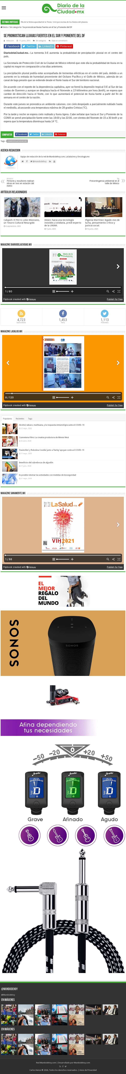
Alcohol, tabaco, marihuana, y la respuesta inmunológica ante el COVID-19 (51, 425)
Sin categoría (15, 27)
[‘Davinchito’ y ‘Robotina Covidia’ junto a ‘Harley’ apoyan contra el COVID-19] (10, 454)
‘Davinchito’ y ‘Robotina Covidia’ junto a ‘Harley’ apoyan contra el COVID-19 (51, 450)
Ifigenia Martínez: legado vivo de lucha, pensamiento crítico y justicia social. (102, 223)
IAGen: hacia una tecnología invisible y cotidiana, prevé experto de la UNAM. (62, 223)
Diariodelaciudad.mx (17, 141)
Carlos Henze (35, 1070)
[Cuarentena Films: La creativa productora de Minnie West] (10, 441)
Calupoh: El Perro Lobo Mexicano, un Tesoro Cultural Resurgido (22, 221)
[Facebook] (63, 1066)
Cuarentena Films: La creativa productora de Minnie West (44, 437)
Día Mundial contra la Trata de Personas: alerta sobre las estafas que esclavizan (53, 22)
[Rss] (60, 1066)
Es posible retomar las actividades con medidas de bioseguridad (47, 475)
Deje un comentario (59, 41)
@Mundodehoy (9, 989)
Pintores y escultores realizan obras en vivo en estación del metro (20, 182)
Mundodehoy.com (48, 1063)
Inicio (5, 27)
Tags (30, 418)
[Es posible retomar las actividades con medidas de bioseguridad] (10, 479)
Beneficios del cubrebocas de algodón (36, 462)
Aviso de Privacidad (88, 1070)
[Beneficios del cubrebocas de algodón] (10, 466)
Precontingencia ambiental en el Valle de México (104, 181)
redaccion (10, 41)
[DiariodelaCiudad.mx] (63, 8)
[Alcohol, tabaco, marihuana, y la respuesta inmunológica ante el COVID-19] (10, 429)
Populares (7, 418)
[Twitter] (65, 1066)
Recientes (20, 418)
